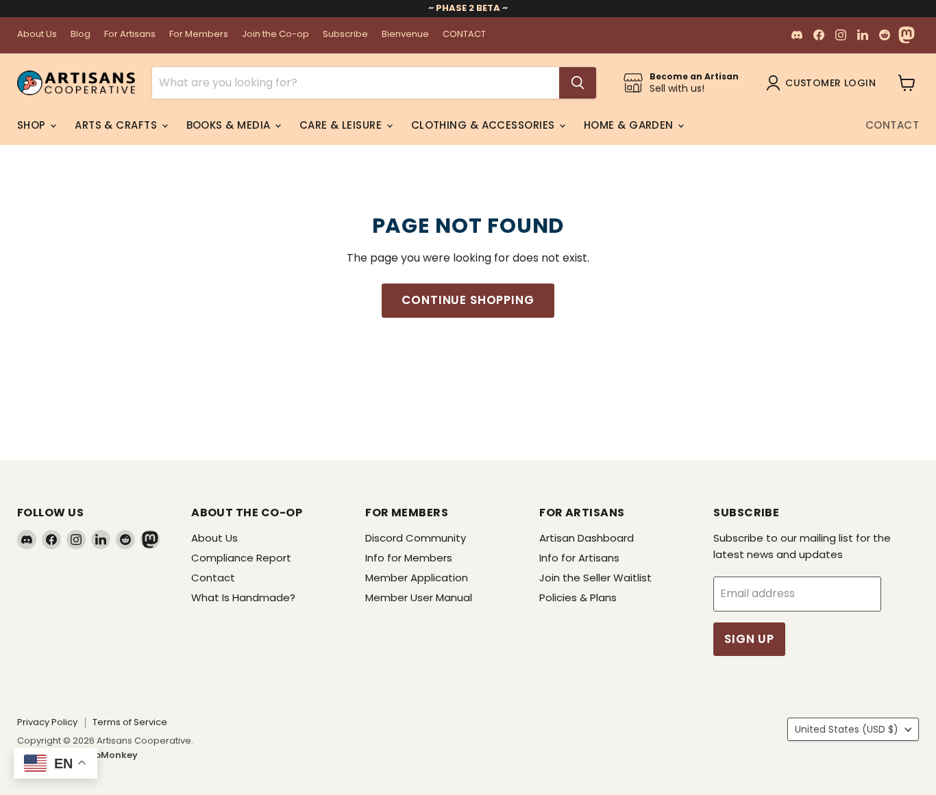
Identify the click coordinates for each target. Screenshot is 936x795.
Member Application (416, 577)
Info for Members (408, 558)
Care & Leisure (342, 125)
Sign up (749, 639)
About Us (37, 34)
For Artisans (130, 34)
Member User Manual (418, 597)
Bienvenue (405, 34)
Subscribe (345, 34)
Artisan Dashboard (586, 538)
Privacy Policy (47, 722)
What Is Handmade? (243, 597)
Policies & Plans (578, 597)
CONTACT (464, 34)
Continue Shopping (468, 300)
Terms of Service (130, 722)
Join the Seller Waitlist (595, 577)
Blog (80, 34)
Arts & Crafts (117, 125)
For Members (198, 34)
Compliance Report (241, 558)
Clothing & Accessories (484, 125)
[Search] (577, 83)
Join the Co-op (275, 34)
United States (846, 729)
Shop (33, 125)
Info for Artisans (579, 558)
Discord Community (415, 538)
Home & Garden (630, 125)
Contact (892, 125)
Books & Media (229, 125)
